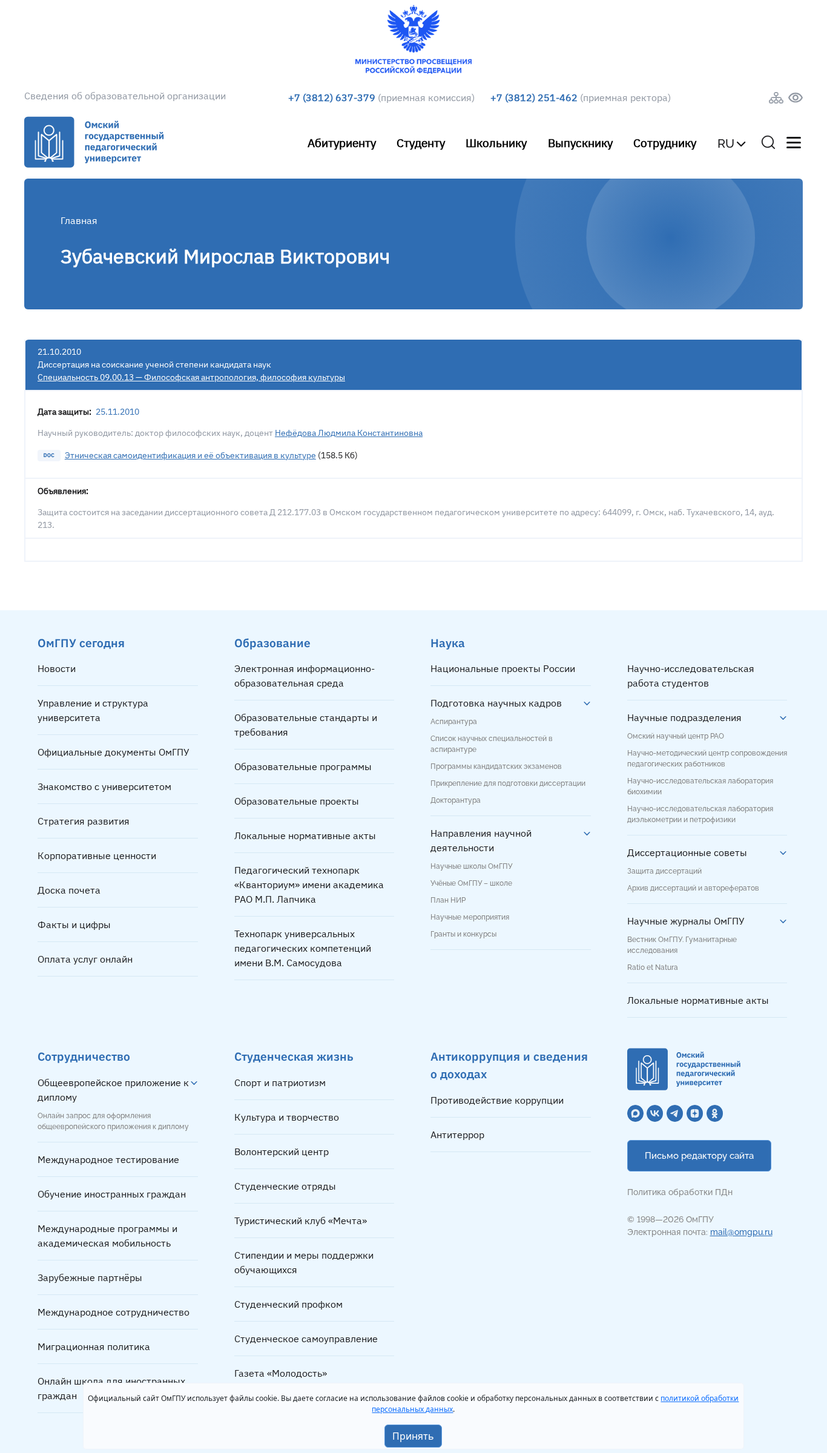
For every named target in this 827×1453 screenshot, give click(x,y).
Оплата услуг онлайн (85, 959)
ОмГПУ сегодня (81, 642)
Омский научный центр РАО (675, 736)
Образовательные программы (303, 766)
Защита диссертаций (664, 871)
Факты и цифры (74, 924)
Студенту (421, 142)
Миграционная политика (94, 1346)
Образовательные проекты (296, 801)
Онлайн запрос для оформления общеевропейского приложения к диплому (113, 1121)
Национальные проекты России (502, 668)
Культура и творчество (286, 1117)
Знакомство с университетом (104, 786)
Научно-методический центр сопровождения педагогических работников (707, 758)
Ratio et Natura (652, 967)
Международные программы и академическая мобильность (107, 1235)
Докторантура (455, 800)
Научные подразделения (684, 717)
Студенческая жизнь (294, 1056)
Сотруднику (664, 142)
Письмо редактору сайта (699, 1155)
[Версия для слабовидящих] (795, 98)
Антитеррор (457, 1134)
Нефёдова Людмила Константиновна (349, 432)
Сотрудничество (84, 1056)
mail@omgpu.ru (741, 1232)
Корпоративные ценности (97, 855)
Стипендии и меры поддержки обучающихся (304, 1262)
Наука (447, 642)
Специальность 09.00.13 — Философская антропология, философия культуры (191, 377)
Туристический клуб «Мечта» (300, 1220)
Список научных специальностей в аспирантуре (491, 744)
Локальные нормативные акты (305, 835)
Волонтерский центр (281, 1151)
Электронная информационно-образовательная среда (304, 675)
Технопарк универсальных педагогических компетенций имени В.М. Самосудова (302, 948)
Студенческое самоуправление (306, 1339)
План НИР (448, 900)
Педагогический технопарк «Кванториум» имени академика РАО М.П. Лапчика (309, 884)
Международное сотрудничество (113, 1312)
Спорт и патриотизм (280, 1082)
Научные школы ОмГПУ (471, 866)
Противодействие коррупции (497, 1100)
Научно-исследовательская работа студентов (690, 675)
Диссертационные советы (687, 852)
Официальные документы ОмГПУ (113, 752)
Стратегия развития (84, 821)
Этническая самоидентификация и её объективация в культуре (190, 455)
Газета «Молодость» (280, 1373)
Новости (57, 668)
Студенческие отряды (285, 1186)
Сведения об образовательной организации (125, 96)
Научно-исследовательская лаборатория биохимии (700, 786)
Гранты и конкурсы (463, 934)
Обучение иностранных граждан (112, 1194)
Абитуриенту (342, 142)
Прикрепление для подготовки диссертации (507, 783)
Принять (413, 1436)
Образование (272, 642)
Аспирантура (453, 721)
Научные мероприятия (469, 917)
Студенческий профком (288, 1304)
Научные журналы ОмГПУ (686, 921)
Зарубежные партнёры (90, 1277)
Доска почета (69, 890)
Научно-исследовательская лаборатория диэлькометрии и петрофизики (700, 814)
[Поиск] (768, 142)
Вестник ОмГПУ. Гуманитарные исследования (682, 945)
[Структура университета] (776, 98)
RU (725, 143)
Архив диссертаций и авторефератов (693, 888)
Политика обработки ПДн (680, 1192)
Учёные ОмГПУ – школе (471, 883)
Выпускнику (580, 142)
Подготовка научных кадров (496, 703)
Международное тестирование (108, 1159)
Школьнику (496, 142)
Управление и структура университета (93, 710)
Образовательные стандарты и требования (305, 724)
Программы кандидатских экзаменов (496, 766)
